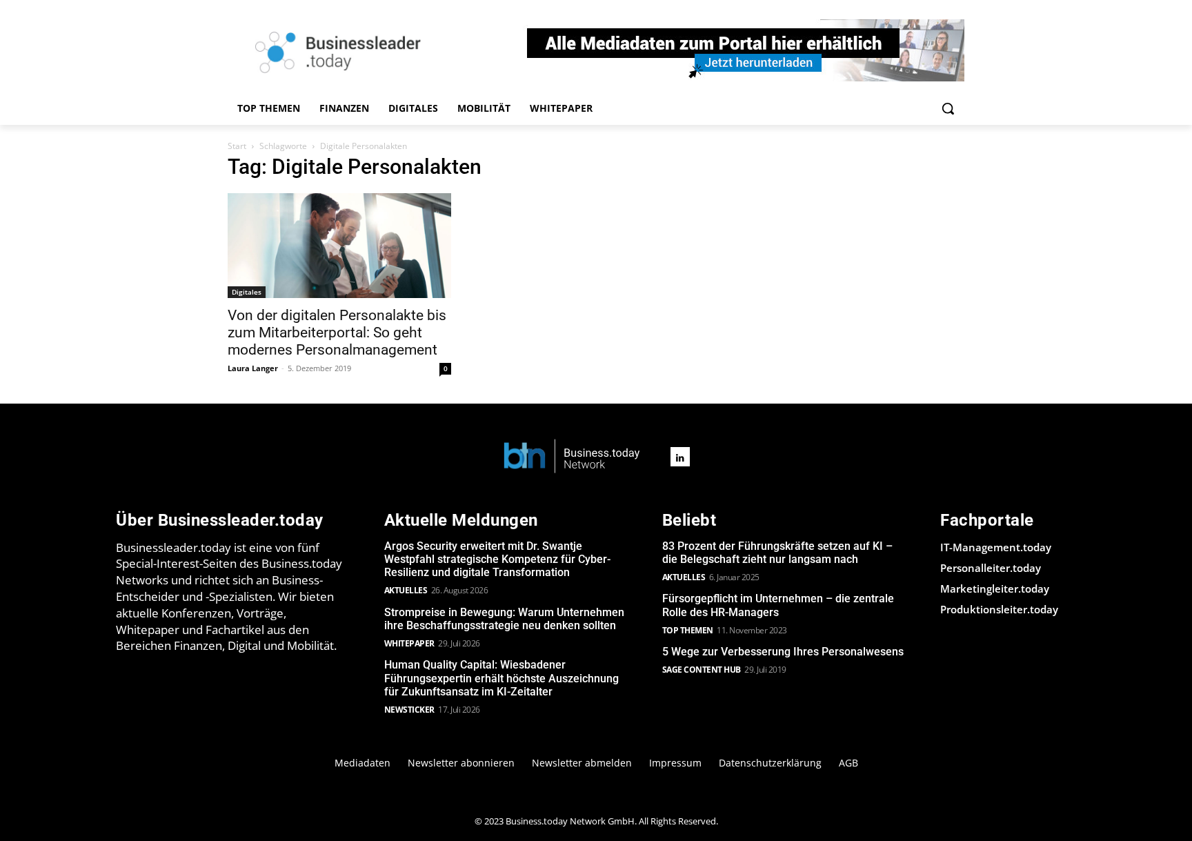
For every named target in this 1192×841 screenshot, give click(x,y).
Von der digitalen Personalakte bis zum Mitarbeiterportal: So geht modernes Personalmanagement (337, 332)
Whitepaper (409, 643)
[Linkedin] (680, 456)
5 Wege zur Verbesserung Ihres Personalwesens (783, 651)
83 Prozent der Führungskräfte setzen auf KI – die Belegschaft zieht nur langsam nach (777, 553)
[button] (947, 108)
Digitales (246, 292)
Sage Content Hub (701, 669)
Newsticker (409, 709)
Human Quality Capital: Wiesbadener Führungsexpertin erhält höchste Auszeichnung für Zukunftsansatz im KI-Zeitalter (501, 677)
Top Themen (687, 630)
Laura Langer (253, 368)
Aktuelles (406, 590)
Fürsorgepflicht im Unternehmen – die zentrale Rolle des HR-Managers (778, 605)
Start (237, 146)
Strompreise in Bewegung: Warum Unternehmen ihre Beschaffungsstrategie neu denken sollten (504, 619)
